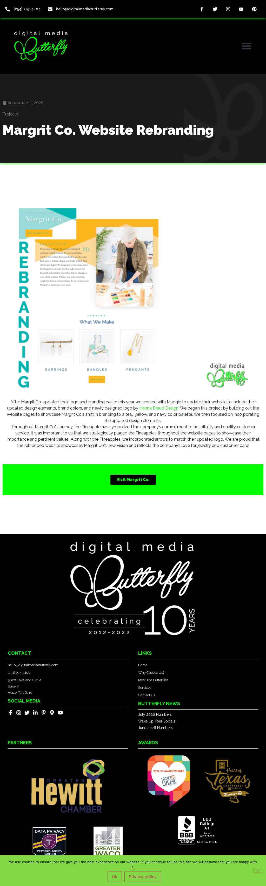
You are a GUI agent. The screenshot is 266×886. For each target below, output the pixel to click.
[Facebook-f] (201, 9)
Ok (114, 876)
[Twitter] (214, 9)
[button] (246, 46)
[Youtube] (241, 9)
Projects (10, 114)
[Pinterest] (254, 9)
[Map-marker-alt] (52, 712)
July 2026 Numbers (155, 714)
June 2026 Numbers (155, 728)
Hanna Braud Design (158, 408)
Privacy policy (143, 876)
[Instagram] (228, 9)
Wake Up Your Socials (156, 721)
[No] (257, 870)
